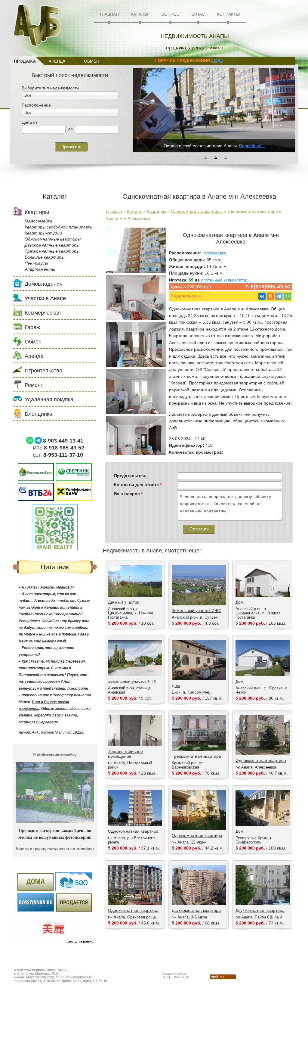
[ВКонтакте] (262, 296)
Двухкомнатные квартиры (52, 245)
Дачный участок (123, 602)
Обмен (33, 342)
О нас (198, 14)
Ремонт (34, 385)
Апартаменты (40, 269)
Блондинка (38, 414)
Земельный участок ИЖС (196, 610)
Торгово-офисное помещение (125, 754)
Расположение (36, 105)
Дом (240, 602)
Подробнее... (252, 145)
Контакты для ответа (138, 484)
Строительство (43, 371)
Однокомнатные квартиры (197, 211)
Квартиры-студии (43, 233)
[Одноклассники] (270, 296)
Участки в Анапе (45, 298)
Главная (109, 14)
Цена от (29, 122)
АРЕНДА (57, 61)
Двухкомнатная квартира (196, 910)
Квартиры (156, 211)
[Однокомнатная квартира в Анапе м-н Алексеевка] (136, 271)
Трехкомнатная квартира (196, 756)
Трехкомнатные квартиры (52, 251)
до (70, 128)
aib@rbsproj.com (40, 977)
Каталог (140, 14)
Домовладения (44, 284)
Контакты (228, 14)
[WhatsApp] (287, 296)
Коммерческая (43, 313)
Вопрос (171, 14)
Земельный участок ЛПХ (132, 681)
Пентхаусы (36, 263)
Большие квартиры (44, 257)
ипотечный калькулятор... (226, 280)
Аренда (34, 356)
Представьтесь (130, 475)
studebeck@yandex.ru (74, 977)
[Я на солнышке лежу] (55, 819)
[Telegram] (278, 296)
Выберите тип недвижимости (50, 87)
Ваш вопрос (128, 493)
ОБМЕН (91, 61)
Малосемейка (38, 221)
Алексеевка (215, 252)
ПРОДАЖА (25, 61)
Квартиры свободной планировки (58, 227)
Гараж (32, 327)
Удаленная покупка (49, 399)
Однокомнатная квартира (261, 760)
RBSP (166, 977)
